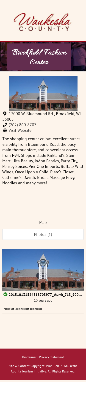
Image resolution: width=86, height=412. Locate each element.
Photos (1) (43, 234)
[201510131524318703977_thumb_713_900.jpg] (43, 269)
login (18, 308)
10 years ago (43, 300)
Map (43, 222)
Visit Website (19, 130)
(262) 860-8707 (22, 124)
